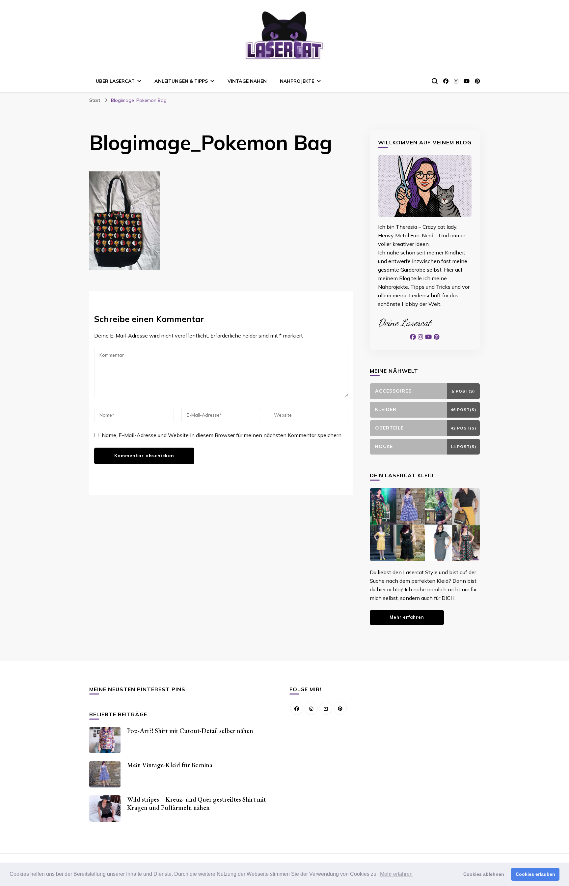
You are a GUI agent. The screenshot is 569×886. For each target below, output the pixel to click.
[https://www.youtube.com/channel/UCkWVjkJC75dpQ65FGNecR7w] (325, 708)
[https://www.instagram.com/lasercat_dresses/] (311, 708)
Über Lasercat (115, 81)
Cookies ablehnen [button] (483, 874)
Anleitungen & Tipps (181, 81)
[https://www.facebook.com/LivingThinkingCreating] (296, 708)
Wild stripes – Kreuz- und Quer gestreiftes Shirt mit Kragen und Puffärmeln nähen (196, 803)
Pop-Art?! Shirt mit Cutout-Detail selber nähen (190, 730)
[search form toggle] (435, 81)
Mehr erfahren (407, 617)
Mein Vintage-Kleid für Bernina (169, 765)
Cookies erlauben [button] (535, 874)
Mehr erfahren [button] (396, 874)
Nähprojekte (297, 81)
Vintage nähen (247, 81)
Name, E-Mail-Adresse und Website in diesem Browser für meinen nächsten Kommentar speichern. (222, 435)
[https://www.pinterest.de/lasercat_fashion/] (340, 708)
